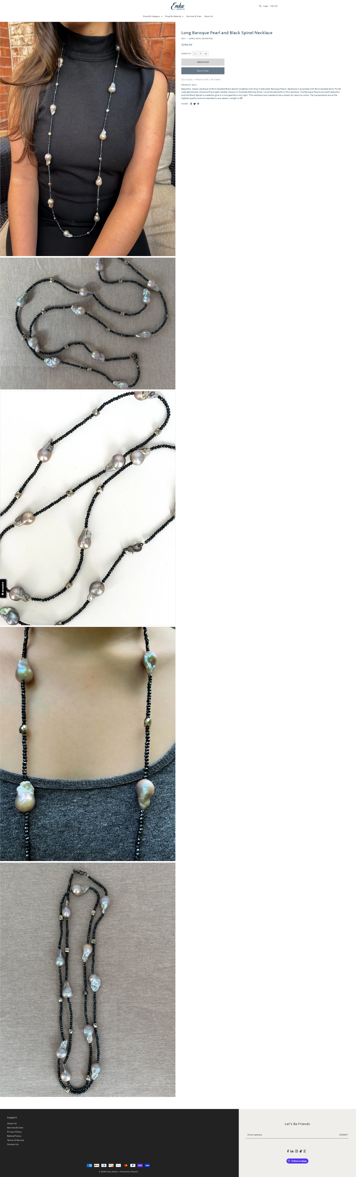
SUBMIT (343, 1135)
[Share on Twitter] (194, 104)
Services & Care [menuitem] (194, 16)
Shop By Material (173, 16)
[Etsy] (305, 1151)
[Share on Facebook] (191, 104)
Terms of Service (15, 1140)
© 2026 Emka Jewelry (108, 1171)
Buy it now (203, 70)
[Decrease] (195, 53)
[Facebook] (288, 1151)
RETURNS (216, 80)
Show (3, 588)
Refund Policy (14, 1136)
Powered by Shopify (129, 1171)
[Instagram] (296, 1151)
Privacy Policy (14, 1131)
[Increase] (205, 53)
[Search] (260, 6)
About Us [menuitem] (208, 16)
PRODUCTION (202, 80)
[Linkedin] (292, 1151)
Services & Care (15, 1127)
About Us (12, 1123)
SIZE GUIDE (186, 80)
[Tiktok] (301, 1151)
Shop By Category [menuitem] (151, 16)
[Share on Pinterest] (198, 104)
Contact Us (13, 1144)
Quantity (186, 53)
